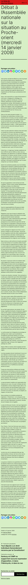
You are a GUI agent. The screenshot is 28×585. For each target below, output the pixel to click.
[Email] (22, 71)
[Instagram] (11, 71)
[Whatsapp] (13, 71)
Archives (14, 534)
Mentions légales (5, 578)
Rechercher (21, 574)
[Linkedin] (8, 71)
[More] (25, 71)
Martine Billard (7, 532)
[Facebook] (2, 71)
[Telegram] (19, 71)
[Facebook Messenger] (16, 71)
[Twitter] (5, 71)
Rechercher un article (8, 571)
